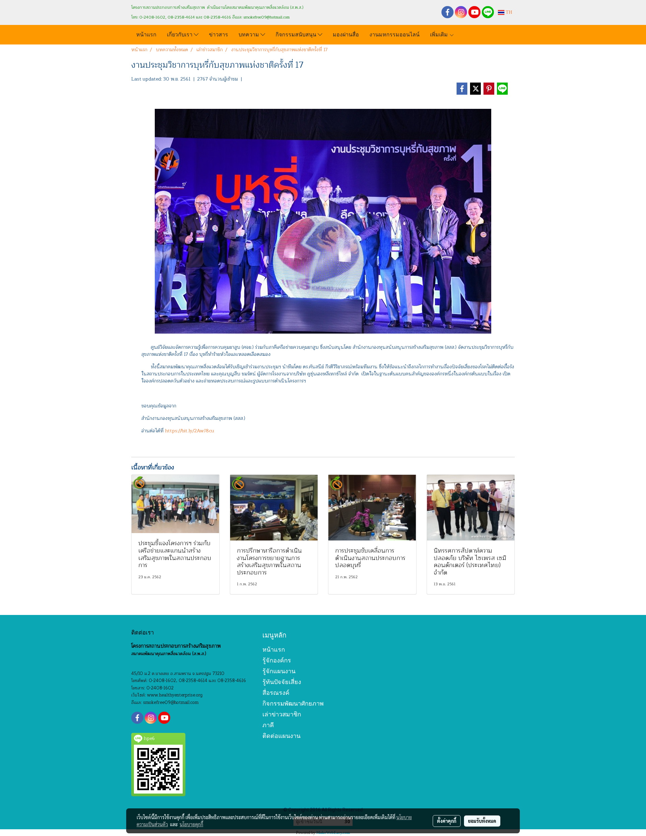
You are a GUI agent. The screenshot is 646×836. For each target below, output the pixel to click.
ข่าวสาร (218, 34)
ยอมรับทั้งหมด (482, 821)
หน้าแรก (146, 34)
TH (508, 12)
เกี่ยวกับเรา (180, 34)
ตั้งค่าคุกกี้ (446, 821)
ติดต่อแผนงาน (281, 735)
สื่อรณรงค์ (275, 692)
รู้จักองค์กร (276, 660)
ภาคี (268, 725)
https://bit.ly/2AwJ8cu (189, 431)
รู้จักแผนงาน (278, 671)
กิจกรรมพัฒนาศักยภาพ (293, 703)
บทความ (249, 34)
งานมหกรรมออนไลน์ (394, 34)
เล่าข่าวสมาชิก (281, 714)
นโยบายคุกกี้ (191, 824)
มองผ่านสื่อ (346, 34)
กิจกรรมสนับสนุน (297, 34)
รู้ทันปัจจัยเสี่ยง (281, 681)
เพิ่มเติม (439, 34)
